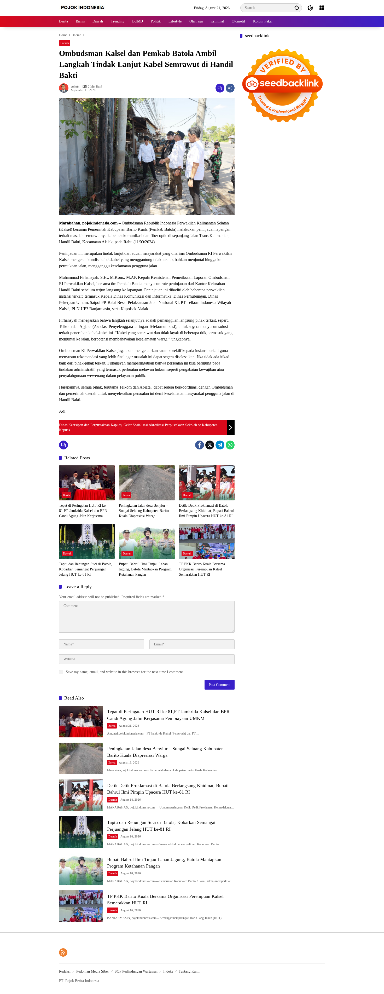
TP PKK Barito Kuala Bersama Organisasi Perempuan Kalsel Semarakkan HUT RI (202, 569)
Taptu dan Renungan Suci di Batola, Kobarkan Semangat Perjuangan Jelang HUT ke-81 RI (85, 569)
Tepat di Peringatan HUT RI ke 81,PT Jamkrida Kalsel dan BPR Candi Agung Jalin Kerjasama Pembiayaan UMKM (83, 511)
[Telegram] (220, 445)
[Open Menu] (322, 8)
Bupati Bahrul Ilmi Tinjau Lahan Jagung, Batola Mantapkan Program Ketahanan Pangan (145, 569)
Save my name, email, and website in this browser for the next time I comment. (125, 672)
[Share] (230, 88)
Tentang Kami (189, 971)
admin (75, 86)
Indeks (168, 971)
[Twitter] (209, 445)
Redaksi (65, 971)
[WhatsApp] (230, 445)
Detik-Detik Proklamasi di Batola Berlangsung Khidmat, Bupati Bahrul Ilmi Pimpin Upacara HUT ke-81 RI (206, 511)
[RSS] (63, 952)
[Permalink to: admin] (65, 88)
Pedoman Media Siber (92, 971)
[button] (297, 7)
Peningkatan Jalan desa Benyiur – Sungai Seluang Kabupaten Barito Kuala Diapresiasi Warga (144, 511)
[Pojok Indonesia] (86, 7)
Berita (66, 494)
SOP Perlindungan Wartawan (136, 971)
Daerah (64, 42)
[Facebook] (199, 445)
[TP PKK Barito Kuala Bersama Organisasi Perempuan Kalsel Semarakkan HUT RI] (207, 541)
